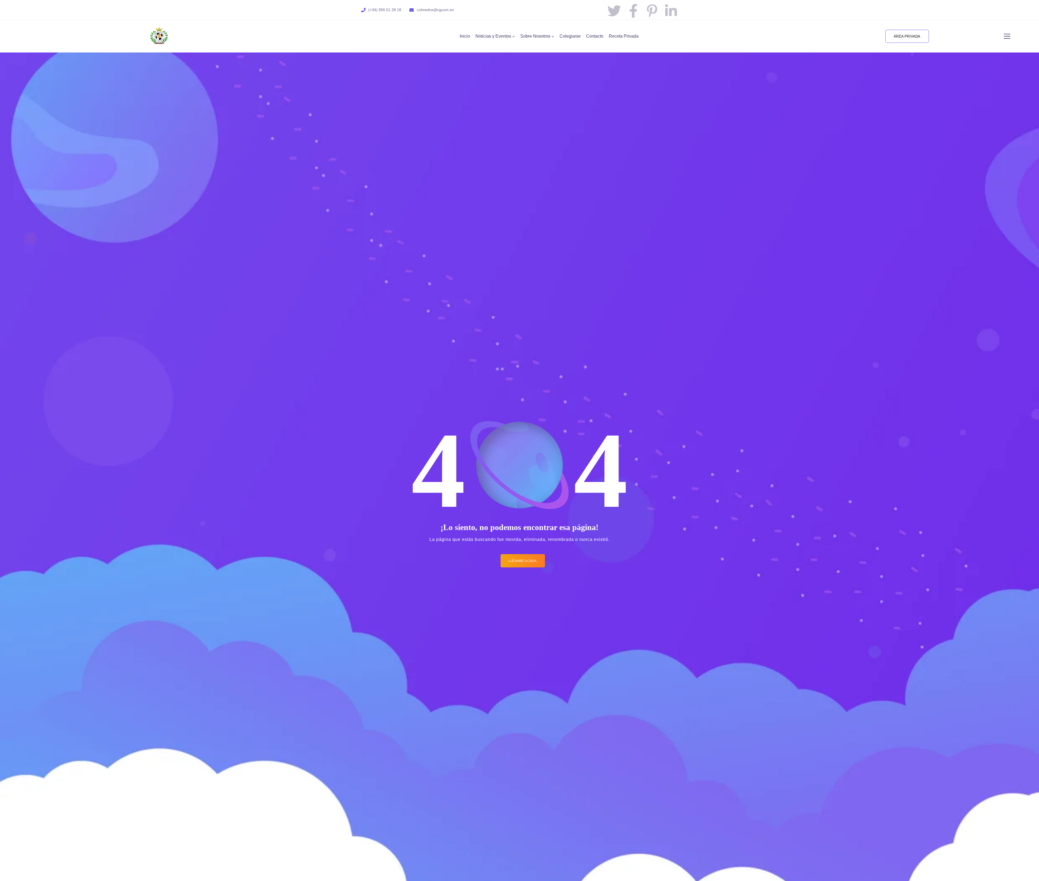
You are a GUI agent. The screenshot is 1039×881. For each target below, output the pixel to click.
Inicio (465, 36)
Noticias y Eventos (493, 36)
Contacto (594, 36)
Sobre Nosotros (535, 36)
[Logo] (159, 36)
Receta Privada (624, 36)
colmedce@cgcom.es (435, 10)
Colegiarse (570, 36)
